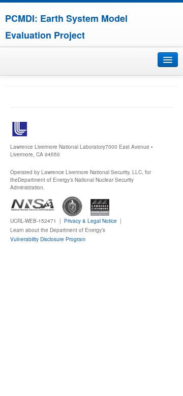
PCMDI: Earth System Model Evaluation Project (66, 27)
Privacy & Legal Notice (90, 220)
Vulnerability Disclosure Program (47, 239)
